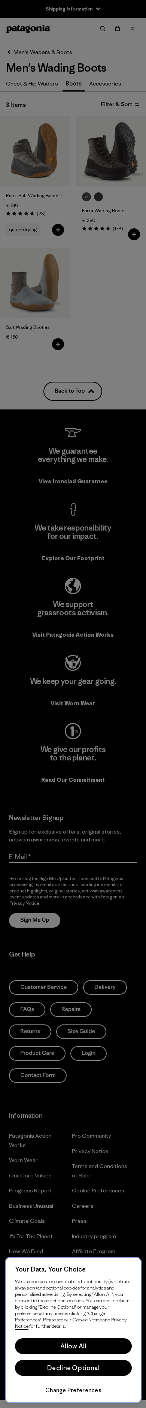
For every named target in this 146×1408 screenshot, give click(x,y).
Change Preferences (73, 1390)
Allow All (73, 1346)
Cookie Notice (87, 1320)
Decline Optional (73, 1368)
